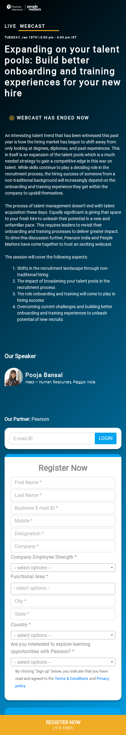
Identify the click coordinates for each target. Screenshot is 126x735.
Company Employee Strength (44, 557)
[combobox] (63, 567)
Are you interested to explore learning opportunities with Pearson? (50, 647)
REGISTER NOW (63, 724)
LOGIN (106, 438)
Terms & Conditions (71, 678)
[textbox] (65, 588)
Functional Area (29, 576)
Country (21, 625)
